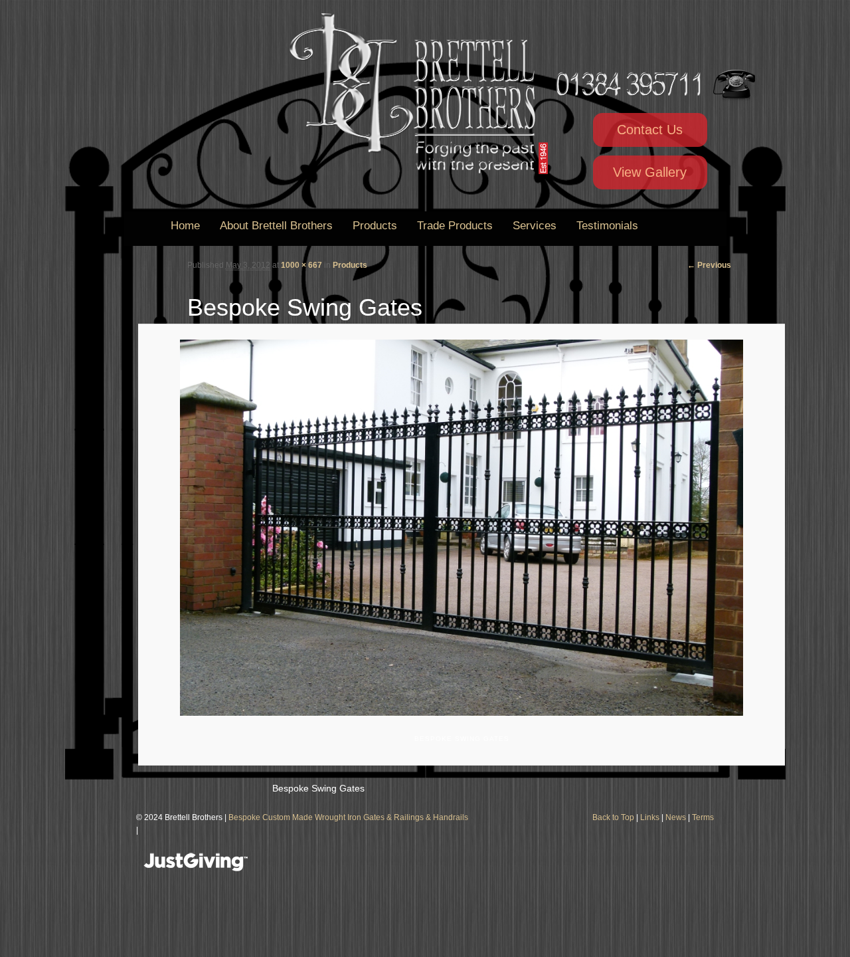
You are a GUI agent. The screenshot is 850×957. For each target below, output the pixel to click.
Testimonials (607, 225)
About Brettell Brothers (276, 225)
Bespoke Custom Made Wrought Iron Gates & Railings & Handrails (348, 817)
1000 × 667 (301, 265)
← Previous (709, 265)
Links (649, 817)
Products (375, 225)
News (675, 817)
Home (185, 225)
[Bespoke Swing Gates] (461, 528)
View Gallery (650, 172)
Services (534, 225)
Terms (703, 817)
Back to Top (613, 817)
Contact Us (650, 129)
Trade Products (455, 225)
